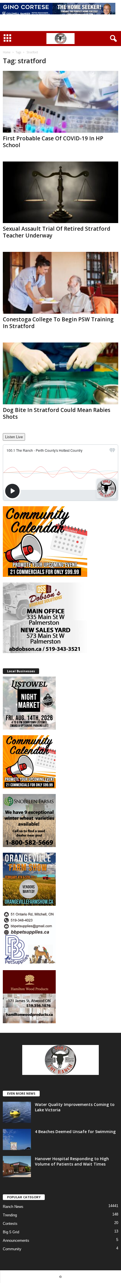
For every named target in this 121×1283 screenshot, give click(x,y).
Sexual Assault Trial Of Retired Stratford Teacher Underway (56, 232)
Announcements (16, 1240)
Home (6, 52)
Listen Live (14, 437)
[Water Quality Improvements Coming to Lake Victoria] (17, 1112)
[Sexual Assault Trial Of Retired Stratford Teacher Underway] (60, 192)
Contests (10, 1223)
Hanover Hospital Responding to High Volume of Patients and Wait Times (72, 1161)
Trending (10, 1215)
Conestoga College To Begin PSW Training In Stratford (58, 323)
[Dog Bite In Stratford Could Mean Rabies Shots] (60, 373)
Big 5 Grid (11, 1232)
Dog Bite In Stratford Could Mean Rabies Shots (56, 413)
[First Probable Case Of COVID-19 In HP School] (60, 102)
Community (12, 1249)
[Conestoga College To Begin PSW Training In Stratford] (60, 283)
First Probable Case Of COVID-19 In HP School (53, 142)
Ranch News (13, 1207)
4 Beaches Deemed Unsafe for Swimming (75, 1131)
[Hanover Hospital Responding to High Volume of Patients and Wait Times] (17, 1166)
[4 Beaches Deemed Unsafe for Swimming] (17, 1139)
